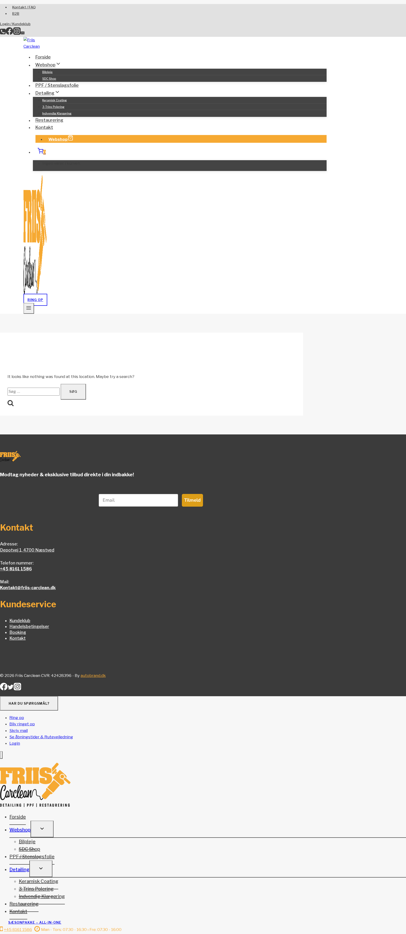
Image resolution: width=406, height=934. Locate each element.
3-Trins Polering (53, 107)
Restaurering (49, 120)
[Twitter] (11, 689)
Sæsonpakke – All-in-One (34, 922)
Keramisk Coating (54, 100)
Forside (43, 57)
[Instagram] (17, 33)
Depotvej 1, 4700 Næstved (27, 550)
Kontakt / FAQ (24, 7)
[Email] (22, 33)
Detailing (19, 869)
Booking (17, 632)
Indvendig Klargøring (56, 113)
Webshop (58, 139)
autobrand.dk (93, 675)
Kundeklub (19, 620)
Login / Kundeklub (15, 24)
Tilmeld (192, 500)
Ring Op (35, 300)
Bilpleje (47, 72)
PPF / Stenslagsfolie (57, 85)
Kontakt (44, 127)
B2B (15, 14)
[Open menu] (28, 308)
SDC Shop (49, 78)
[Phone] (3, 33)
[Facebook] (9, 33)
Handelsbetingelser (29, 626)
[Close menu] (1, 755)
